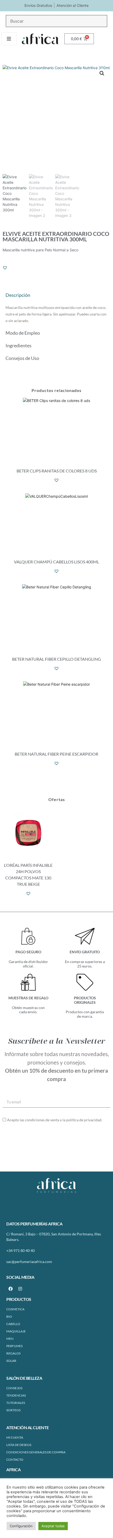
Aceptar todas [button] (53, 1526)
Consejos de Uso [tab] (22, 358)
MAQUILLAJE (16, 1331)
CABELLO (13, 1324)
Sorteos (13, 1410)
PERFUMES (14, 1346)
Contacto (14, 1459)
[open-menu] (9, 38)
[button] (102, 73)
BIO (9, 1316)
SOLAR (11, 1361)
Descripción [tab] (18, 295)
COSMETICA (15, 1309)
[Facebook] (10, 1289)
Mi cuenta (14, 1437)
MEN (9, 1339)
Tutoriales (15, 1403)
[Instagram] (20, 1289)
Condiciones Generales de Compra (35, 1452)
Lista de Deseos (18, 1445)
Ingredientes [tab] (19, 345)
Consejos (14, 1388)
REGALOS (13, 1353)
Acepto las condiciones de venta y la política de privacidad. (54, 1120)
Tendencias (16, 1395)
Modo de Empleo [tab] (23, 333)
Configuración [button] (21, 1526)
